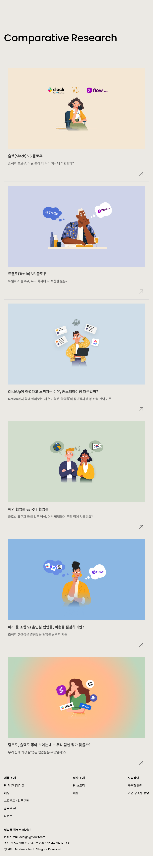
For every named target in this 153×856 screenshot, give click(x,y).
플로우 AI (10, 808)
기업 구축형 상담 (138, 793)
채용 (75, 793)
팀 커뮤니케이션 (14, 785)
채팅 (7, 793)
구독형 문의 (135, 785)
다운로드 (9, 816)
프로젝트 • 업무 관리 (17, 800)
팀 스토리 (79, 785)
